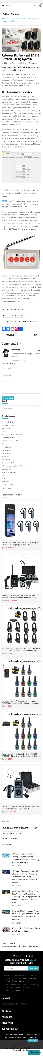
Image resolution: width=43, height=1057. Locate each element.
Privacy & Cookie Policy (15, 981)
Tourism (5, 444)
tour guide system (10, 839)
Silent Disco (6, 428)
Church (4, 431)
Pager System (6, 447)
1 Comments (32, 63)
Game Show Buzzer (8, 438)
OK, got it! (33, 1040)
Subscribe (33, 968)
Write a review (8, 398)
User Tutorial (6, 469)
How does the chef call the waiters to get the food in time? (21, 20)
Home (4, 943)
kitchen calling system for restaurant (20, 321)
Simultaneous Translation (10, 441)
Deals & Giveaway (8, 460)
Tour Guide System (8, 422)
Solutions (5, 456)
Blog (11, 943)
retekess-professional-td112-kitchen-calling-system (20, 946)
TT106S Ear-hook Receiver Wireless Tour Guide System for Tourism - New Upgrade (20, 808)
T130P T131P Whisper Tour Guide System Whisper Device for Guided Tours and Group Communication (19, 597)
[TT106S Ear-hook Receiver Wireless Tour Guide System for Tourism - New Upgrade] (21, 784)
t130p (34, 828)
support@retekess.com (15, 990)
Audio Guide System (9, 425)
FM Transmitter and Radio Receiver (14, 466)
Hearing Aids (6, 488)
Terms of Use (27, 978)
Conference (6, 453)
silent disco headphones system (16, 828)
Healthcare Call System (9, 485)
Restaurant (5, 482)
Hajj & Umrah (6, 450)
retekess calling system (13, 315)
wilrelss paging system (12, 833)
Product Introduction (9, 463)
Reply (38, 350)
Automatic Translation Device (12, 434)
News (3, 475)
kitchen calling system (13, 310)
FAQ (3, 478)
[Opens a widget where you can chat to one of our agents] (34, 1053)
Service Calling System (9, 472)
